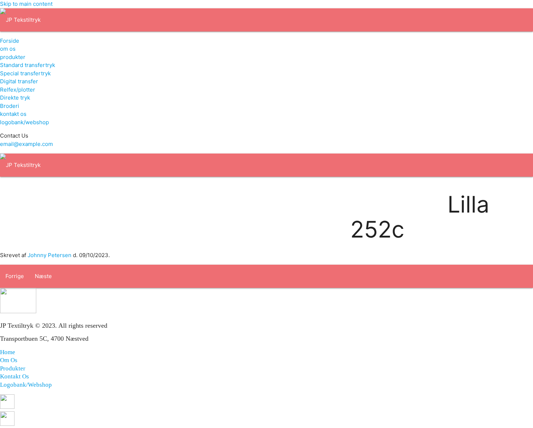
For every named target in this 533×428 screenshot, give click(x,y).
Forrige (14, 276)
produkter (12, 57)
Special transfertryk (25, 73)
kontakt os (13, 113)
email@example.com (26, 143)
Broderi (9, 105)
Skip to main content (26, 3)
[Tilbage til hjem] (20, 19)
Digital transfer (19, 81)
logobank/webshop (24, 122)
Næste (43, 276)
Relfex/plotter (17, 89)
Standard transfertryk (27, 65)
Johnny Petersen (49, 255)
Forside (9, 40)
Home (7, 352)
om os (8, 48)
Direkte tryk (15, 97)
